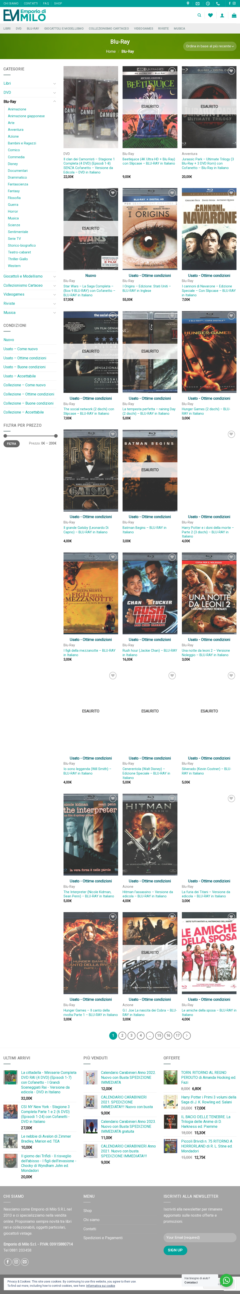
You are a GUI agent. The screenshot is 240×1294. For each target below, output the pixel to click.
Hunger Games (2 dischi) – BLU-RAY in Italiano (206, 411)
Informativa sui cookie (100, 1285)
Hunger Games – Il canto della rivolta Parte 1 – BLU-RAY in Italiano (91, 1012)
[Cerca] (199, 15)
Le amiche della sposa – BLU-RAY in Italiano (209, 1012)
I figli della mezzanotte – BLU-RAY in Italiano (90, 653)
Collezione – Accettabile (24, 412)
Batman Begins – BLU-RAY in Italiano (144, 530)
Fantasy (14, 191)
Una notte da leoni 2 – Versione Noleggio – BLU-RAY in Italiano (206, 653)
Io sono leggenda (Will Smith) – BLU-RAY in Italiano (87, 771)
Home (111, 51)
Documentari (18, 171)
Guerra (13, 205)
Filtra (11, 443)
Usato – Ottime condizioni (25, 358)
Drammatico (17, 178)
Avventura (15, 130)
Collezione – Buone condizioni (28, 403)
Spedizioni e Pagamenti (103, 1238)
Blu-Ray (33, 28)
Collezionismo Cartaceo (109, 28)
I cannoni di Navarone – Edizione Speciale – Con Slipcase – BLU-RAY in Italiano (209, 290)
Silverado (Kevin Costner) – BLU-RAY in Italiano (206, 771)
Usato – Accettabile (20, 376)
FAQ (46, 3)
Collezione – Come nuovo (25, 385)
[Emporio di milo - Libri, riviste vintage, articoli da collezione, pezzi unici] (27, 15)
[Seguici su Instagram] (234, 3)
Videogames (143, 28)
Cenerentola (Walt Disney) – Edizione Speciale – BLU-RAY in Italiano (146, 773)
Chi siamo (11, 3)
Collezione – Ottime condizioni (29, 394)
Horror (13, 212)
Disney (13, 164)
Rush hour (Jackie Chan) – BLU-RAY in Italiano (150, 653)
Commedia (16, 157)
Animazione (17, 109)
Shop (58, 3)
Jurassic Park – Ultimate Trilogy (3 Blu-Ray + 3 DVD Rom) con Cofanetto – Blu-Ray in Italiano (208, 163)
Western (14, 266)
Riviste (163, 28)
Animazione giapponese (26, 116)
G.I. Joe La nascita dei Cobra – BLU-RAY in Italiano (150, 1012)
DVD (19, 28)
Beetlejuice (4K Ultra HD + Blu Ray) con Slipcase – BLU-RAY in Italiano (149, 161)
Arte (11, 123)
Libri (7, 28)
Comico (14, 150)
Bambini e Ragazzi (22, 143)
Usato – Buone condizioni (24, 367)
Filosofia (14, 198)
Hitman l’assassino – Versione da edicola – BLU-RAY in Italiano (148, 894)
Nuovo (9, 340)
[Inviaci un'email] (25, 1262)
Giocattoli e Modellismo (64, 28)
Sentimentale (18, 232)
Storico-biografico (22, 246)
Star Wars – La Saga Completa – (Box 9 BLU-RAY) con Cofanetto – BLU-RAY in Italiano (89, 290)
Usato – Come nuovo (21, 349)
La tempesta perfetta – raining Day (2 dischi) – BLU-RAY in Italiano (149, 411)
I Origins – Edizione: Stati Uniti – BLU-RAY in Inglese (147, 288)
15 (159, 1035)
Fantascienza (18, 184)
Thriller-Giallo (18, 259)
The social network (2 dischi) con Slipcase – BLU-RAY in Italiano (89, 411)
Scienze (14, 225)
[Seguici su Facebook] (229, 3)
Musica (179, 28)
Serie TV (14, 239)
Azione (13, 137)
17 (178, 1035)
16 (168, 1035)
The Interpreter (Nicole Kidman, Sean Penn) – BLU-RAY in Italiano (89, 894)
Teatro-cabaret (19, 252)
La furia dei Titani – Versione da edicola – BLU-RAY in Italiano (206, 894)
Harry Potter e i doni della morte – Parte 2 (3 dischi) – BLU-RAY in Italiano (208, 532)
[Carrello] (234, 15)
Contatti (31, 3)
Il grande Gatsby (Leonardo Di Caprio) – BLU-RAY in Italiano (86, 530)
